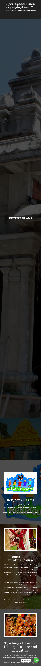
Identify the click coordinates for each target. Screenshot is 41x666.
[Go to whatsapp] (36, 660)
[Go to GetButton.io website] (36, 664)
